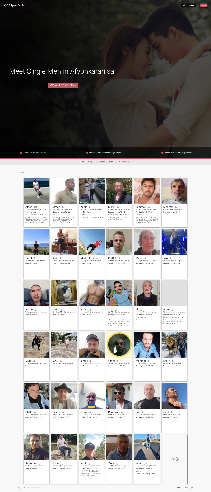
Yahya (111, 360)
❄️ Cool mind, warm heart (34, 215)
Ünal (166, 412)
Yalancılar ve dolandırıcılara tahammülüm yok (119, 215)
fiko (165, 258)
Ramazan (113, 412)
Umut (28, 258)
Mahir (139, 258)
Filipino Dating (86, 162)
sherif (166, 360)
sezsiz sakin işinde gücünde (145, 474)
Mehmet (168, 206)
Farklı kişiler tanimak (143, 317)
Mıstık (111, 206)
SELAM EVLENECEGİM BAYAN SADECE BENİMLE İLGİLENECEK (92, 471)
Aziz (55, 258)
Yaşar (111, 463)
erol (138, 412)
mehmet (141, 360)
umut (166, 309)
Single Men (100, 162)
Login (203, 5)
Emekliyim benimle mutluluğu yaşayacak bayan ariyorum (91, 474)
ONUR (28, 412)
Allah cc (138, 471)
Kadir (84, 206)
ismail (84, 360)
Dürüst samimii (141, 320)
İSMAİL (112, 258)
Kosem (138, 215)
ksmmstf (141, 206)
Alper (28, 206)
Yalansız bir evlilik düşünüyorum (92, 217)
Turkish (112, 162)
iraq (109, 317)
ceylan (57, 412)
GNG (55, 360)
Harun (29, 309)
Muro (28, 360)
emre (56, 309)
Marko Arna (88, 258)
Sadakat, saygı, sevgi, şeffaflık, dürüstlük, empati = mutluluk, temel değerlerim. (173, 321)
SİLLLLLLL (56, 215)
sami (139, 463)
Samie (84, 309)
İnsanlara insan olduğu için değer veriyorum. (174, 317)
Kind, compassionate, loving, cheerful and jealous (118, 218)
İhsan (56, 463)
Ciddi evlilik (84, 215)
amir (111, 309)
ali (137, 309)
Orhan (56, 206)
